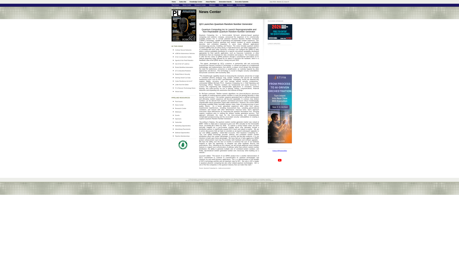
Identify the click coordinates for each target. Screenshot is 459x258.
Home (174, 2)
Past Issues (175, 5)
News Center (187, 5)
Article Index (179, 91)
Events (221, 5)
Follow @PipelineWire (280, 151)
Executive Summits (241, 2)
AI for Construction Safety (183, 57)
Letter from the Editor (182, 85)
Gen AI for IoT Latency (182, 64)
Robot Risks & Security (182, 74)
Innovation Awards (225, 2)
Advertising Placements (182, 129)
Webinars (212, 5)
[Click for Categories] (280, 39)
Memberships (240, 5)
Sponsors (230, 5)
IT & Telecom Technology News (185, 88)
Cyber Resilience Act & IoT (183, 81)
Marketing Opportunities (183, 126)
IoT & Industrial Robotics (183, 71)
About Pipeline (211, 2)
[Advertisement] (277, 59)
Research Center (200, 5)
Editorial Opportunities (182, 133)
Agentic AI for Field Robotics (184, 60)
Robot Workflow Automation (184, 67)
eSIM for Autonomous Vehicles (185, 53)
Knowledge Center (196, 2)
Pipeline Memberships (182, 136)
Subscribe (182, 2)
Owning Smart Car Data (183, 78)
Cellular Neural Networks (183, 50)
